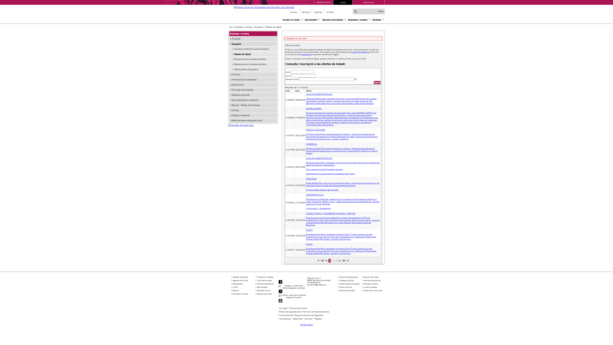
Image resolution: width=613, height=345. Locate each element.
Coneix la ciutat (291, 20)
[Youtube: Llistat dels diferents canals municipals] (280, 301)
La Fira (235, 287)
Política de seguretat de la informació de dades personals (304, 311)
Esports (236, 290)
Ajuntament (311, 20)
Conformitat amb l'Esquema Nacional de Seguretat (301, 315)
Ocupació (258, 27)
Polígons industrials (241, 115)
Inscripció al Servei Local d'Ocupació (251, 49)
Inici (231, 27)
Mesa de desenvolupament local (247, 120)
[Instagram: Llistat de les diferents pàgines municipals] (292, 287)
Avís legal (283, 308)
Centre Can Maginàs (360, 52)
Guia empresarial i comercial (245, 100)
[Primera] (318, 262)
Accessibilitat (285, 319)
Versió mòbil (306, 324)
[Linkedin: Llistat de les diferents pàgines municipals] (292, 296)
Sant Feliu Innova (263, 290)
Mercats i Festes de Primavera (246, 105)
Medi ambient (262, 287)
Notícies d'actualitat (240, 277)
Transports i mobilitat (265, 277)
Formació (236, 74)
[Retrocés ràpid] (322, 262)
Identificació (368, 2)
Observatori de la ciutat (373, 290)
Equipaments (238, 284)
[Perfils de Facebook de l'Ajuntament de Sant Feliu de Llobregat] (280, 282)
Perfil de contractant (347, 290)
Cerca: (289, 76)
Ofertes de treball (242, 54)
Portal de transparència (348, 277)
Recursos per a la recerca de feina (250, 64)
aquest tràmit (306, 54)
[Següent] (340, 262)
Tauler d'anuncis (345, 287)
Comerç (235, 110)
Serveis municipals (332, 20)
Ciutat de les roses (264, 280)
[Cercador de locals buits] (253, 129)
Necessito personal (241, 95)
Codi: (288, 72)
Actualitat (236, 38)
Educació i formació (240, 294)
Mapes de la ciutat (264, 294)
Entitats (377, 20)
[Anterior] (326, 262)
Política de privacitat (298, 308)
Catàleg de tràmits (346, 280)
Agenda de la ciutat (240, 280)
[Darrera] (348, 262)
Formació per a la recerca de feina (250, 59)
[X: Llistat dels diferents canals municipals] (280, 291)
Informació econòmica (372, 280)
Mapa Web (297, 319)
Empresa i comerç (357, 20)
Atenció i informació (371, 277)
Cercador (308, 319)
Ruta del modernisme (265, 284)
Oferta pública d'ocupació (246, 69)
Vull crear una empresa (242, 89)
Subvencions (238, 84)
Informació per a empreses (244, 79)
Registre (318, 319)
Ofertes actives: (292, 79)
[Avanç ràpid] (344, 262)
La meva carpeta (370, 287)
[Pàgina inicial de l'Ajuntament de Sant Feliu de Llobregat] (264, 7)
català (343, 2)
